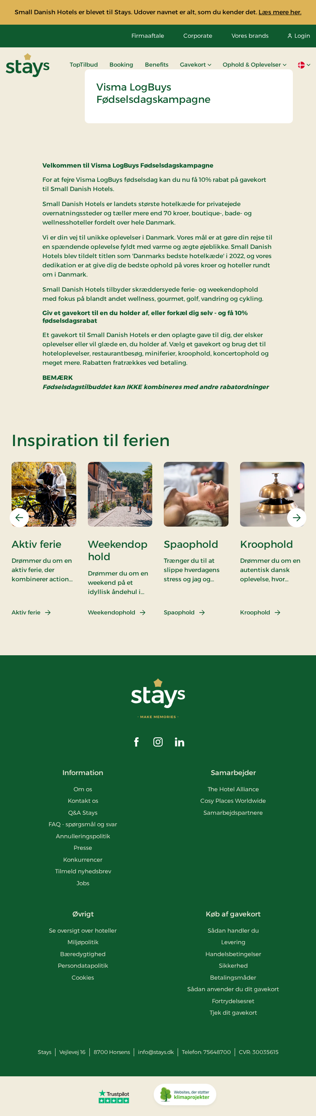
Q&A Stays (82, 812)
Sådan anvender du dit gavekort (233, 989)
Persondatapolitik (83, 965)
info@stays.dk (156, 1052)
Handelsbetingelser (233, 954)
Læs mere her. (280, 12)
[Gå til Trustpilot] (114, 1096)
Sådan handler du (233, 930)
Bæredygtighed (83, 954)
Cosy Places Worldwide (233, 800)
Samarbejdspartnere (233, 812)
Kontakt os (83, 800)
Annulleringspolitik (83, 836)
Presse (83, 847)
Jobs (83, 883)
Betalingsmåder (233, 977)
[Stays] (27, 65)
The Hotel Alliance (233, 789)
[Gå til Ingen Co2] (185, 1096)
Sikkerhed (233, 965)
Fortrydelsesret (233, 1001)
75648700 (217, 1052)
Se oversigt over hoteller (83, 930)
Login (302, 35)
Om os (83, 789)
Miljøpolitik (83, 942)
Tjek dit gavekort (233, 1012)
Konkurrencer (83, 859)
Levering (233, 942)
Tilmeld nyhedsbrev (83, 871)
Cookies (83, 977)
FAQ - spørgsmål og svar (83, 824)
